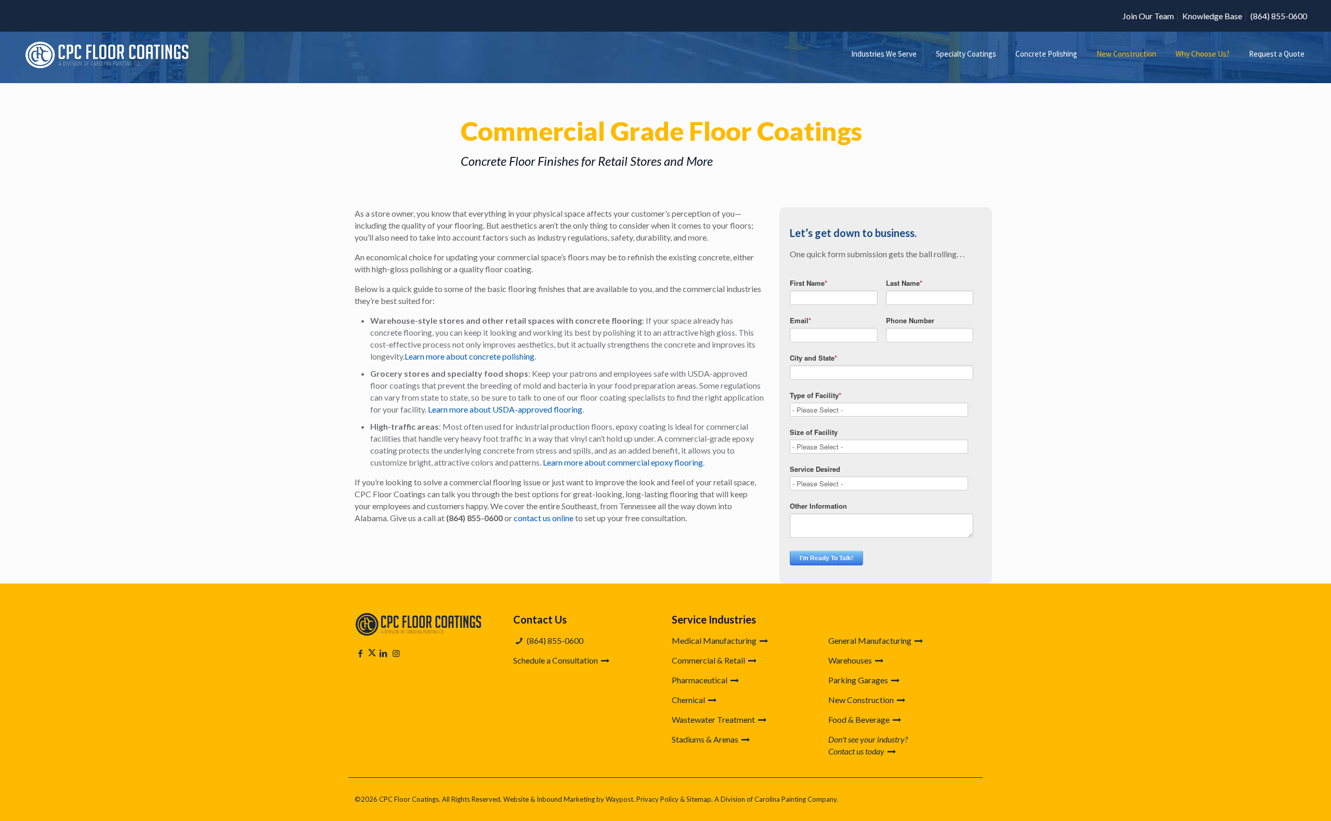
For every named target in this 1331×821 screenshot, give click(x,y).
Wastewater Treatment (714, 719)
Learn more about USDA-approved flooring (505, 409)
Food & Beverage (859, 719)
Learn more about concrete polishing (469, 356)
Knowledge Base (1212, 16)
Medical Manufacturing (715, 640)
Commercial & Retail (709, 660)
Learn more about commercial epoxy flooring (623, 462)
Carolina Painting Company (795, 799)
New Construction (861, 700)
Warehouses (850, 660)
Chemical (689, 700)
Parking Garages (859, 680)
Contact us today (857, 751)
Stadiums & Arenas (706, 739)
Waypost (619, 799)
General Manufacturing (870, 640)
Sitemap (698, 799)
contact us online (543, 518)
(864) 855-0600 (1278, 16)
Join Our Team (1148, 16)
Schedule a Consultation (556, 660)
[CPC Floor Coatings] (108, 54)
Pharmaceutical (700, 680)
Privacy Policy (657, 799)
